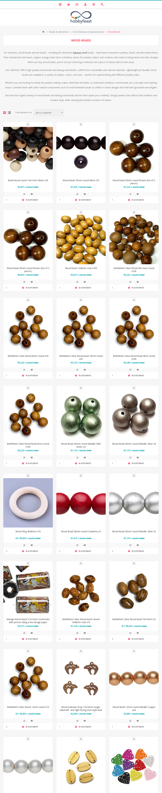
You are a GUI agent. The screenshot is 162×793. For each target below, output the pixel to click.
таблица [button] (4, 112)
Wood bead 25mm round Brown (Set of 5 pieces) (134, 182)
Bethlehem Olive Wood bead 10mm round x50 (81, 357)
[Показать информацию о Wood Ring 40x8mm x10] (28, 503)
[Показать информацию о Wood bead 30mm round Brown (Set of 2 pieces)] (28, 239)
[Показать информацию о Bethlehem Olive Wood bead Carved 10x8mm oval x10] (81, 590)
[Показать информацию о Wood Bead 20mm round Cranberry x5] (81, 503)
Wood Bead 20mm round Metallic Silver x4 (134, 443)
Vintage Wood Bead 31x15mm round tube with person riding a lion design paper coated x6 (28, 622)
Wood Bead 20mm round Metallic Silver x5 (134, 531)
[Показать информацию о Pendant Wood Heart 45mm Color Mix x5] (134, 766)
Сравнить (24, 194)
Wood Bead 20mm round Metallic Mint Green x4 (81, 445)
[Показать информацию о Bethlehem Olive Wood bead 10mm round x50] (81, 327)
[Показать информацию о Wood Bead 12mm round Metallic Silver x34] (28, 766)
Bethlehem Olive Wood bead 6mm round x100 (28, 445)
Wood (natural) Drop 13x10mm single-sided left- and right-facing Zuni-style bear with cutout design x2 (81, 710)
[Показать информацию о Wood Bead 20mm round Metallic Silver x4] (134, 415)
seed (80, 52)
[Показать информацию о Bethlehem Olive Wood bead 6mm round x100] (28, 415)
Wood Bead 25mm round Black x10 (81, 180)
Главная (43, 31)
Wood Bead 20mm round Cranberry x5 (81, 531)
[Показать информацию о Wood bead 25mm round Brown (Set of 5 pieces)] (134, 151)
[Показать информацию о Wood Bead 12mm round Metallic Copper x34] (134, 678)
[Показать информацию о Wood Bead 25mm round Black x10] (81, 151)
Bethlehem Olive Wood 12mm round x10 (28, 707)
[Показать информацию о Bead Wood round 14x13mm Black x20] (28, 151)
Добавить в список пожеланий (31, 194)
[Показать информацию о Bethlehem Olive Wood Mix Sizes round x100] (134, 239)
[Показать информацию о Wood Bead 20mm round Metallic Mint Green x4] (81, 415)
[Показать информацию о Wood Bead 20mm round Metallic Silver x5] (134, 503)
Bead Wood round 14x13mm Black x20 (28, 180)
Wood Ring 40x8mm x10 (28, 531)
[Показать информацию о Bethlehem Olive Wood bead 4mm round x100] (134, 327)
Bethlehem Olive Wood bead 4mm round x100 (134, 357)
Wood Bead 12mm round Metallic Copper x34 (134, 709)
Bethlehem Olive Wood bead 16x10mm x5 (134, 619)
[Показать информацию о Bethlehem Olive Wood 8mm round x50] (28, 327)
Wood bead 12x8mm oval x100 (81, 268)
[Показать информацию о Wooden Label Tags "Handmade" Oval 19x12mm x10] (81, 766)
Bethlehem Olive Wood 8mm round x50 (28, 355)
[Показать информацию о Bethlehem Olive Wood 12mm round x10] (28, 678)
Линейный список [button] (9, 112)
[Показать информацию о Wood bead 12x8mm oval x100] (81, 239)
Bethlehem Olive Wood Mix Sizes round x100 (134, 270)
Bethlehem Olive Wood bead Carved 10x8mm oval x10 (81, 621)
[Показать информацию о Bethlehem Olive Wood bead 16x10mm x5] (134, 590)
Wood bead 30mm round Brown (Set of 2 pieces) (28, 270)
